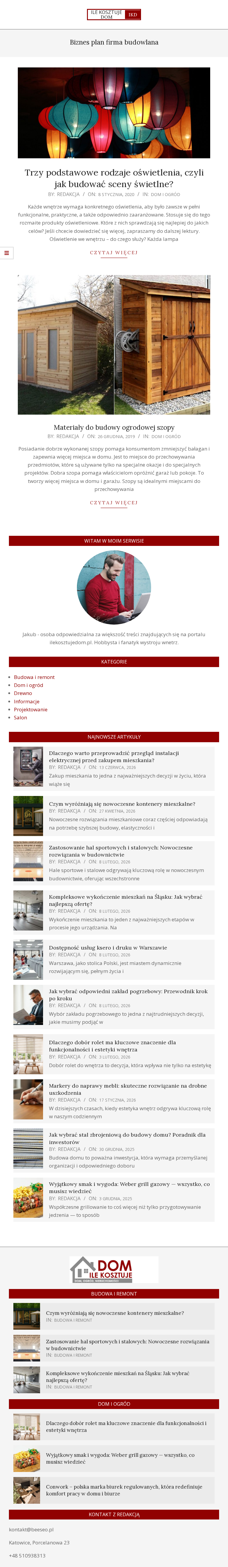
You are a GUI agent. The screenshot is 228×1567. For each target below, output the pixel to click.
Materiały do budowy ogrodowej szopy (114, 427)
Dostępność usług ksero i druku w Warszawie (108, 947)
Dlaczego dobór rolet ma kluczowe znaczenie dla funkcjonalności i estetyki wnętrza (112, 1046)
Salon (20, 717)
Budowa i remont (34, 677)
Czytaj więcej (114, 252)
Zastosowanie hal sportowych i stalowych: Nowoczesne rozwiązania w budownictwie (121, 851)
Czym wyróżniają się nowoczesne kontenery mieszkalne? (122, 803)
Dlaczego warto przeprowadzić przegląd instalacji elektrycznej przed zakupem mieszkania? (114, 757)
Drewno (23, 693)
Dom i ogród (165, 194)
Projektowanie (31, 709)
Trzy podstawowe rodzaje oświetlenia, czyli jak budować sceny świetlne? (114, 178)
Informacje (26, 701)
